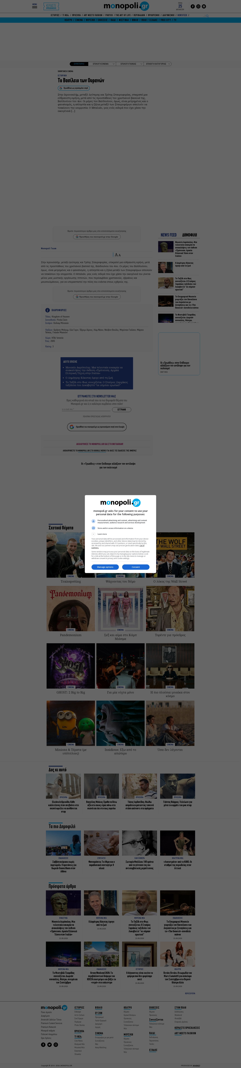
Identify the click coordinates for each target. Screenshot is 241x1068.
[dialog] (120, 534)
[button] (120, 534)
